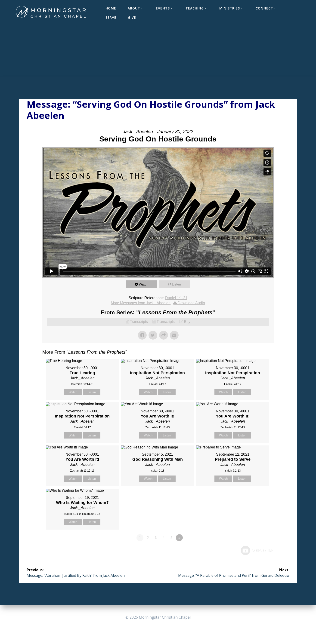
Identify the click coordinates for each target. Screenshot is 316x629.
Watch (143, 284)
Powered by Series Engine (256, 550)
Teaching (195, 8)
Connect (264, 8)
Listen (176, 284)
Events (163, 8)
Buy (187, 322)
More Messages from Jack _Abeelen (140, 303)
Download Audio (191, 303)
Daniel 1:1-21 (176, 298)
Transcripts (139, 322)
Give (132, 17)
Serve (110, 17)
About (134, 8)
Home (110, 8)
